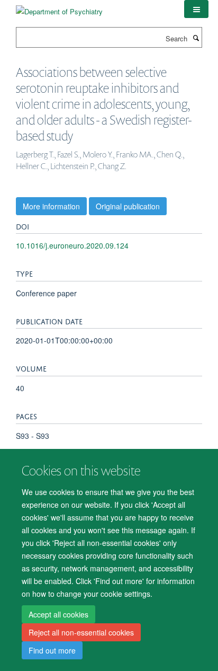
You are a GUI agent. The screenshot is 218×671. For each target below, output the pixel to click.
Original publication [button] (128, 206)
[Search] (196, 37)
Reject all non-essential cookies (81, 632)
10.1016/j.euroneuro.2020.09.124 (72, 245)
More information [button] (51, 206)
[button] (196, 9)
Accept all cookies (58, 614)
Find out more (52, 650)
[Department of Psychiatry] (59, 8)
